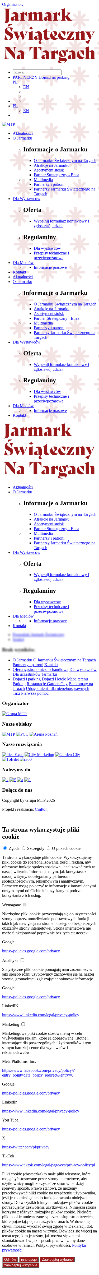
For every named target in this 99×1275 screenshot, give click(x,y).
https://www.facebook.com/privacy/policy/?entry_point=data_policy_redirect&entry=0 (38, 1072)
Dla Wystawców (26, 198)
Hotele (60, 679)
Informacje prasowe (50, 267)
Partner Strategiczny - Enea (56, 175)
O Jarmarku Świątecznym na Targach (65, 160)
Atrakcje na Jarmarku (51, 165)
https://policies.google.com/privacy (31, 951)
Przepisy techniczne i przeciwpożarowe (51, 255)
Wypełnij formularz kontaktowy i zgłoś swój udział (61, 223)
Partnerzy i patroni (49, 184)
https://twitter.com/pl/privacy (25, 1147)
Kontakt (19, 272)
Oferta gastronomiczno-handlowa (40, 669)
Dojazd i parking (27, 679)
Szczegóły (35, 848)
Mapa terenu (77, 679)
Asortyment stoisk (49, 170)
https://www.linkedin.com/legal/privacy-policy (40, 1015)
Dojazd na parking (54, 77)
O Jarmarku (22, 138)
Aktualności (23, 133)
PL (15, 82)
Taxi (16, 693)
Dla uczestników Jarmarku (35, 674)
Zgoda (14, 848)
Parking (19, 683)
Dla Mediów (23, 262)
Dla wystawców (47, 248)
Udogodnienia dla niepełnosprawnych (57, 688)
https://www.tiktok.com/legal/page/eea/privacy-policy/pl (48, 1165)
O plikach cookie (66, 848)
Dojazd (48, 679)
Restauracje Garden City (47, 683)
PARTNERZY (25, 77)
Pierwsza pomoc (35, 693)
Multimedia (43, 179)
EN (26, 87)
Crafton (41, 809)
